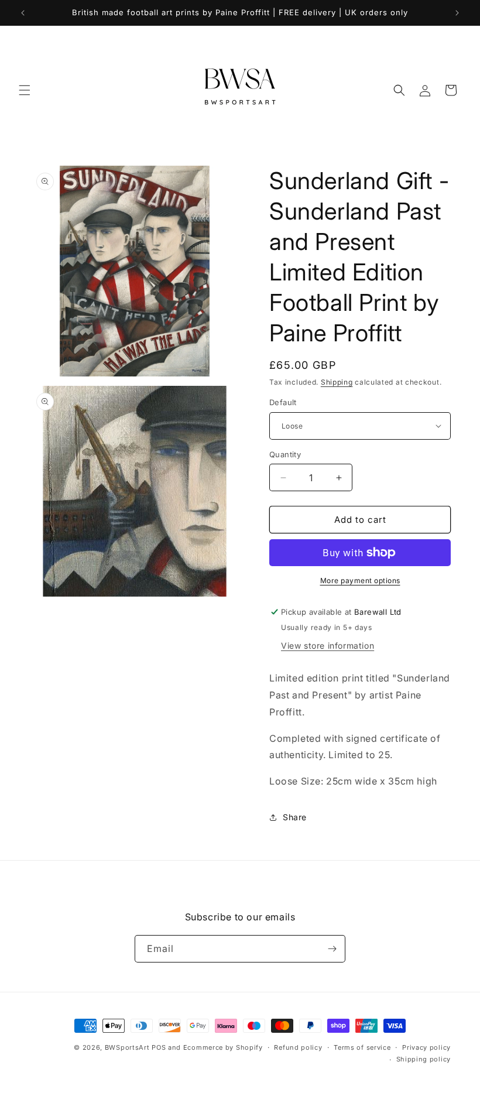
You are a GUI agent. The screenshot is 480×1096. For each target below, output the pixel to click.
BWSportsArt (127, 1047)
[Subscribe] (332, 949)
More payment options (360, 580)
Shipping (337, 382)
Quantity (285, 454)
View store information (327, 645)
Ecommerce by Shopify (223, 1047)
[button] (24, 90)
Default (283, 402)
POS (159, 1047)
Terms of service (362, 1047)
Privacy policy (426, 1047)
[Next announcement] (457, 13)
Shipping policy (423, 1059)
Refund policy (298, 1047)
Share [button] (295, 817)
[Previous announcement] (23, 13)
